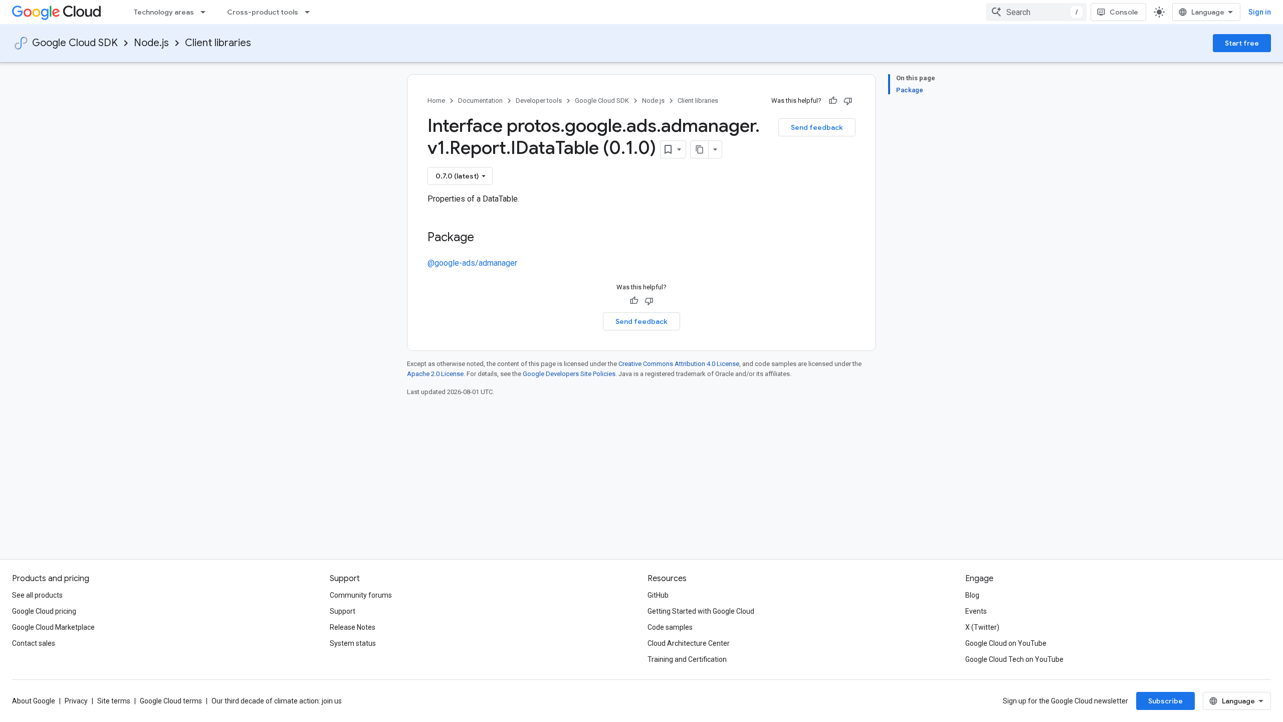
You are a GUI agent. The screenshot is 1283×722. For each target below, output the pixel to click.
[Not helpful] (848, 100)
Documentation (480, 100)
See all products (37, 595)
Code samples (670, 627)
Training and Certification (687, 659)
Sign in (1259, 12)
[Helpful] (832, 100)
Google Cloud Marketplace (53, 627)
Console (1124, 12)
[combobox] (1036, 12)
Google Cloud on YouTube (1005, 643)
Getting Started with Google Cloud (701, 611)
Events (976, 611)
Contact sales (33, 643)
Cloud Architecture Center (689, 643)
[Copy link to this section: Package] (484, 238)
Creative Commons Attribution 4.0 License (678, 364)
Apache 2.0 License (435, 374)
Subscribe (1165, 700)
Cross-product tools (262, 12)
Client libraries (218, 43)
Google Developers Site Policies (569, 374)
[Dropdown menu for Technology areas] (206, 12)
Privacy (76, 701)
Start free (1242, 43)
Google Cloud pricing (44, 611)
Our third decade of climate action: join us (276, 701)
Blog (972, 595)
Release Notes (352, 627)
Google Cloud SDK (75, 43)
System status (353, 643)
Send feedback (817, 127)
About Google (33, 701)
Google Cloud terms (171, 701)
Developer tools (539, 100)
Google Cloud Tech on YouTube (1014, 659)
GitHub (658, 595)
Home (436, 100)
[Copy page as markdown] (700, 149)
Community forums (361, 595)
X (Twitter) (982, 627)
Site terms (113, 701)
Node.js (151, 43)
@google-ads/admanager (472, 263)
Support (342, 611)
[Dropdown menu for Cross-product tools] (310, 12)
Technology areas (164, 12)
